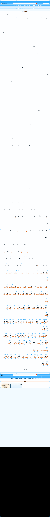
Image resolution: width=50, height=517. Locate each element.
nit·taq (4, 320)
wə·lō (30, 52)
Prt (46, 323)
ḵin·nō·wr (42, 144)
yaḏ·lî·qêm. (4, 137)
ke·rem (21, 17)
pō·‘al (16, 144)
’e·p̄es (21, 109)
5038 (40, 291)
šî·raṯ (35, 17)
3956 (35, 263)
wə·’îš (30, 45)
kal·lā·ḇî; (40, 341)
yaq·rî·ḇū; (26, 109)
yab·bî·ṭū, (6, 144)
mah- (46, 52)
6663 (32, 256)
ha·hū (35, 355)
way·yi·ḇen (21, 31)
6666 (20, 256)
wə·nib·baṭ (23, 355)
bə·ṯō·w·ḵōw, (15, 31)
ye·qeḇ (9, 31)
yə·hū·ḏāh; (26, 45)
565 (15, 270)
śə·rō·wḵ (47, 327)
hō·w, (46, 109)
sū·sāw (21, 334)
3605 (22, 291)
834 (44, 333)
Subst (7, 295)
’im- (32, 123)
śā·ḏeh (33, 109)
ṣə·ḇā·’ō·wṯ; (36, 123)
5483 (20, 333)
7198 (32, 333)
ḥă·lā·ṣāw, (10, 320)
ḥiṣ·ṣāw (43, 334)
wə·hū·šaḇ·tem (12, 109)
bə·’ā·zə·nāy (44, 123)
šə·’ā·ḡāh (45, 341)
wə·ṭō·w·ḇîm (11, 123)
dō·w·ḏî (33, 17)
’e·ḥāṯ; (19, 130)
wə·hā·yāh (45, 144)
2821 (46, 361)
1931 (34, 354)
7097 (23, 305)
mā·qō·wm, (16, 109)
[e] (30, 249)
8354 (20, 249)
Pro (20, 295)
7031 (6, 305)
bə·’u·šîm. (28, 38)
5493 (9, 256)
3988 (36, 270)
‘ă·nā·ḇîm (37, 38)
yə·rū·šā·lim (34, 45)
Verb (21, 253)
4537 (7, 249)
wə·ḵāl (35, 334)
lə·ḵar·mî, (35, 52)
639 (38, 284)
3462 (23, 319)
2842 (29, 263)
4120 (9, 305)
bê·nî (16, 45)
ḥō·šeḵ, (11, 355)
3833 (40, 340)
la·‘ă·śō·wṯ (42, 38)
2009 (14, 305)
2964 (10, 340)
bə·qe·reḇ (46, 116)
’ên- (46, 320)
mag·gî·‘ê (43, 109)
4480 (6, 256)
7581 (45, 340)
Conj (40, 274)
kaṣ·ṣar (18, 334)
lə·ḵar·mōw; (28, 17)
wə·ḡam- (12, 31)
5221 (11, 284)
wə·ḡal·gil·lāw (9, 334)
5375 (45, 305)
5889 (43, 319)
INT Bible (28, 369)
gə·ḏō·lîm (15, 123)
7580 (29, 340)
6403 (46, 347)
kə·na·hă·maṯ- (30, 355)
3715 (24, 340)
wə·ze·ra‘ (16, 130)
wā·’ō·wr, (5, 355)
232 (12, 319)
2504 (10, 319)
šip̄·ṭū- (23, 45)
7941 (4, 249)
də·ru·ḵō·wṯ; (27, 334)
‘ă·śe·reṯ (34, 130)
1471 (37, 305)
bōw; (3, 31)
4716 (13, 263)
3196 (17, 249)
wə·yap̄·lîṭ (46, 348)
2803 (14, 333)
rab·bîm (25, 123)
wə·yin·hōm (18, 341)
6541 (23, 333)
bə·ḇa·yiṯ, (36, 109)
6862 (17, 333)
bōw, (34, 320)
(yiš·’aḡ (30, 341)
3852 (24, 263)
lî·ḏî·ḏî (16, 17)
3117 (38, 354)
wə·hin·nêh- (14, 355)
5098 (18, 340)
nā (43, 17)
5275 (43, 326)
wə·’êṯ (18, 144)
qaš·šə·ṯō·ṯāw (31, 334)
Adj (29, 260)
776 (18, 305)
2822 (10, 354)
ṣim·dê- (31, 130)
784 (32, 263)
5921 (45, 284)
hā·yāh (18, 17)
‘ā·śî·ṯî (27, 52)
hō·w (39, 137)
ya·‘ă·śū (25, 130)
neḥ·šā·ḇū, (14, 334)
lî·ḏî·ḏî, (41, 17)
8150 (38, 333)
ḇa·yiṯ (39, 109)
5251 (40, 305)
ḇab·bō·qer (31, 137)
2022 (46, 291)
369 (45, 319)
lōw (42, 341)
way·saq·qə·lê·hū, (40, 31)
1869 (28, 333)
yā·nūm (30, 320)
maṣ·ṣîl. (34, 348)
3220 (26, 354)
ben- (8, 17)
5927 (42, 270)
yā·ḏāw (42, 151)
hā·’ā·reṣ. (43, 116)
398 (42, 263)
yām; (27, 355)
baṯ (22, 130)
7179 (39, 263)
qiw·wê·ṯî (19, 52)
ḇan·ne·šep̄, (11, 137)
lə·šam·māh (21, 123)
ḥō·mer (12, 130)
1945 (29, 249)
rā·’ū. (36, 151)
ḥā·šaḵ (47, 362)
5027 (23, 354)
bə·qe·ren (11, 17)
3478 (6, 270)
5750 (7, 291)
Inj (30, 253)
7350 (33, 305)
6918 (10, 270)
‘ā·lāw (41, 355)
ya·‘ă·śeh (8, 130)
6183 (43, 361)
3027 (17, 284)
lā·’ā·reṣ (19, 355)
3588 (39, 270)
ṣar (8, 355)
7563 (28, 256)
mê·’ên (7, 123)
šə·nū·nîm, (38, 334)
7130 (30, 291)
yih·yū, (18, 123)
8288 (46, 326)
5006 (46, 277)
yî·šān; (24, 320)
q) (26, 341)
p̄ (2, 130)
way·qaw (47, 38)
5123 (29, 319)
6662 (13, 256)
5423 (4, 319)
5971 (31, 284)
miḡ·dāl (18, 31)
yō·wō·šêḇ (38, 45)
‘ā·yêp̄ (44, 320)
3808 (17, 291)
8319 (28, 305)
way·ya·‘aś (33, 38)
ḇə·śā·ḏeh (30, 109)
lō (30, 123)
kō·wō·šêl (37, 320)
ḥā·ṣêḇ (5, 31)
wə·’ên (37, 348)
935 (46, 312)
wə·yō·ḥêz (13, 341)
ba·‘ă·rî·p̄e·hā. (42, 362)
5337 (33, 347)
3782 (36, 319)
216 (4, 354)
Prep (6, 260)
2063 (20, 291)
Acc (31, 274)
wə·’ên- (40, 320)
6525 (5, 263)
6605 (18, 319)
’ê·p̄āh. (5, 130)
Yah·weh (41, 123)
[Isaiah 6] (49, 231)
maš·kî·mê (36, 137)
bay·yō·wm (37, 355)
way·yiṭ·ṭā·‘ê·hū (32, 31)
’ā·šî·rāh (46, 17)
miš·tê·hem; (22, 144)
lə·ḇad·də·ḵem (5, 109)
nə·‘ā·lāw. (44, 327)
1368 (27, 249)
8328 (17, 263)
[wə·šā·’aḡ (34, 341)
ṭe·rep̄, (10, 341)
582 (14, 249)
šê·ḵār (27, 137)
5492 (5, 333)
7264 (6, 284)
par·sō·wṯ (23, 334)
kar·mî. (7, 45)
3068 (26, 270)
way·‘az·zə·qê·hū (45, 31)
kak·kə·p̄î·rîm (23, 341)
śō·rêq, (29, 31)
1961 (8, 263)
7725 (15, 291)
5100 (31, 354)
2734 (40, 284)
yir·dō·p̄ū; (22, 137)
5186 (25, 284)
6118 (25, 256)
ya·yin (7, 137)
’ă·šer (45, 334)
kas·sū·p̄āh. (5, 334)
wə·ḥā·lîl (30, 144)
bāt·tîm (28, 123)
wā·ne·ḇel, (38, 144)
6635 (22, 270)
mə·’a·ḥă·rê (15, 137)
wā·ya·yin (26, 144)
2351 (27, 291)
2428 (10, 249)
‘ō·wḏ (38, 52)
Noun (18, 253)
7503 (20, 263)
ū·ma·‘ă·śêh (46, 151)
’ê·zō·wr (13, 320)
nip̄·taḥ (18, 320)
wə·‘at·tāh (42, 45)
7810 (23, 256)
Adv (18, 295)
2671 (42, 333)
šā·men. (47, 24)
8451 (28, 270)
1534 (10, 333)
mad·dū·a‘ (22, 52)
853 (30, 270)
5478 (34, 291)
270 (13, 340)
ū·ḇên (12, 45)
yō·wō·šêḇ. (4, 123)
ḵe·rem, (28, 130)
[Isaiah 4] (1, 231)
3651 (45, 263)
